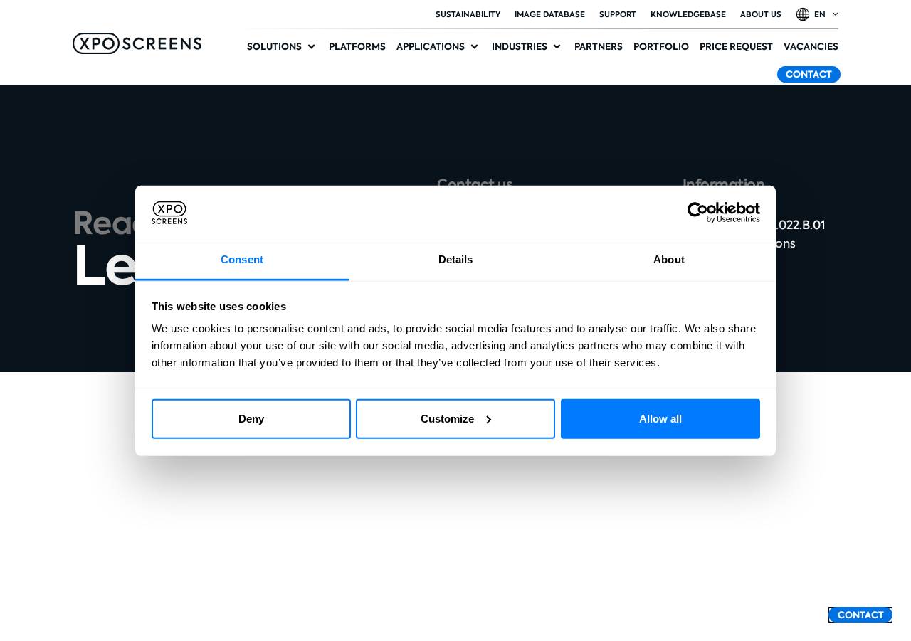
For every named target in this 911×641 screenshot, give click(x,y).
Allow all (660, 419)
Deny (251, 419)
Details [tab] (455, 259)
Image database (550, 14)
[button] (282, 47)
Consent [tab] (242, 259)
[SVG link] (137, 43)
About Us (760, 14)
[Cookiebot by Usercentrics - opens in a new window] (698, 212)
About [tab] (669, 259)
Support (617, 14)
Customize (447, 419)
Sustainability (468, 14)
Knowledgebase (688, 14)
